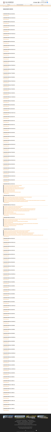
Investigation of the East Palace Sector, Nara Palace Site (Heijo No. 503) (14, 188)
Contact (31, 4)
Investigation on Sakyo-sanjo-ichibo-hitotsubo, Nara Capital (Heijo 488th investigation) (16, 231)
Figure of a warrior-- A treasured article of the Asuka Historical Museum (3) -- (14, 214)
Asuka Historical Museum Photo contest (9, 189)
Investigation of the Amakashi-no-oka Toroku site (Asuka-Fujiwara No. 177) (14, 187)
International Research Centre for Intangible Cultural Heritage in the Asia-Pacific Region (25, 424)
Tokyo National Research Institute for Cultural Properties (25, 423)
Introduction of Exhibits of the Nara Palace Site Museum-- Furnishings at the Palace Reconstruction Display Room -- (20, 208)
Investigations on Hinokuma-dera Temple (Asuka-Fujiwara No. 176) (13, 206)
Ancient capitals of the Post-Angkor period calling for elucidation (13, 185)
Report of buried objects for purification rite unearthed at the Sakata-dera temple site (16, 201)
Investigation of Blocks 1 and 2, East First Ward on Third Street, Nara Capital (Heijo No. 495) (16, 210)
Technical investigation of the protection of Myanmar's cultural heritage (14, 198)
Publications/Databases (20, 4)
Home (3, 6)
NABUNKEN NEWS (7, 6)
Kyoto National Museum (18, 421)
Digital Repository (6, 15)
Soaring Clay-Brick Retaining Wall (8, 222)
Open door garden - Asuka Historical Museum (10, 225)
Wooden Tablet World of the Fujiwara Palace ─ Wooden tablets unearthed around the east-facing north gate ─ (19, 232)
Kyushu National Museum (32, 421)
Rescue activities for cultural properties (9, 190)
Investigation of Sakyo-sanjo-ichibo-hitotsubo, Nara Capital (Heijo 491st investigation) (16, 221)
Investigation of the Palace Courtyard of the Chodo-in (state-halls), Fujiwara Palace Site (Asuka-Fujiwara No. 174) (19, 209)
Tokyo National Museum (31, 420)
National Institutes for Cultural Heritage (21, 420)
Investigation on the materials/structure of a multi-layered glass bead (13, 224)
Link (25, 430)
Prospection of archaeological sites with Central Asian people (12, 207)
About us (8, 4)
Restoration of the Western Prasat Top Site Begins (11, 220)
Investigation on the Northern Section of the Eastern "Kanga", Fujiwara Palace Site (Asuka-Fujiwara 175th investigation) (20, 219)
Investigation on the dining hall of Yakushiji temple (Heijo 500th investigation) (15, 199)
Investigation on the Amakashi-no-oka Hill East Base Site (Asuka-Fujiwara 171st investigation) (17, 230)
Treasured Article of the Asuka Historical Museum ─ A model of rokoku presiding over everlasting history (18, 233)
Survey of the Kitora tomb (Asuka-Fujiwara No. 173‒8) (11, 186)
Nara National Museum (25, 421)
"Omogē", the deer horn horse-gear (8, 211)
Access (42, 4)
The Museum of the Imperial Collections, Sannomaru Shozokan (25, 422)
